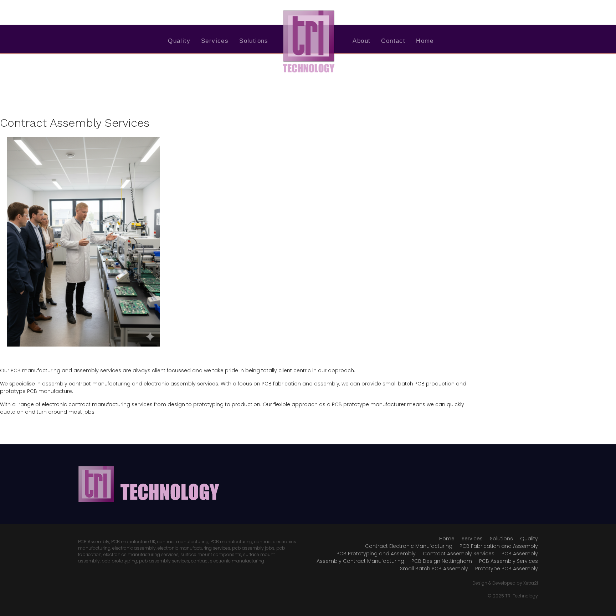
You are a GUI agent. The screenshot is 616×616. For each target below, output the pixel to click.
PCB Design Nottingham (441, 561)
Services (215, 40)
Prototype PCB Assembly (506, 568)
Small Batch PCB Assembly (434, 568)
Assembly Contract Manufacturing (360, 561)
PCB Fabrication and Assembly (499, 546)
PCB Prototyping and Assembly (376, 553)
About (361, 40)
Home (425, 40)
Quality (179, 40)
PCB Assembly (520, 553)
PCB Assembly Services (508, 561)
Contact (393, 40)
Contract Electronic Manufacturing (408, 546)
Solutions (253, 40)
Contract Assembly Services (458, 553)
